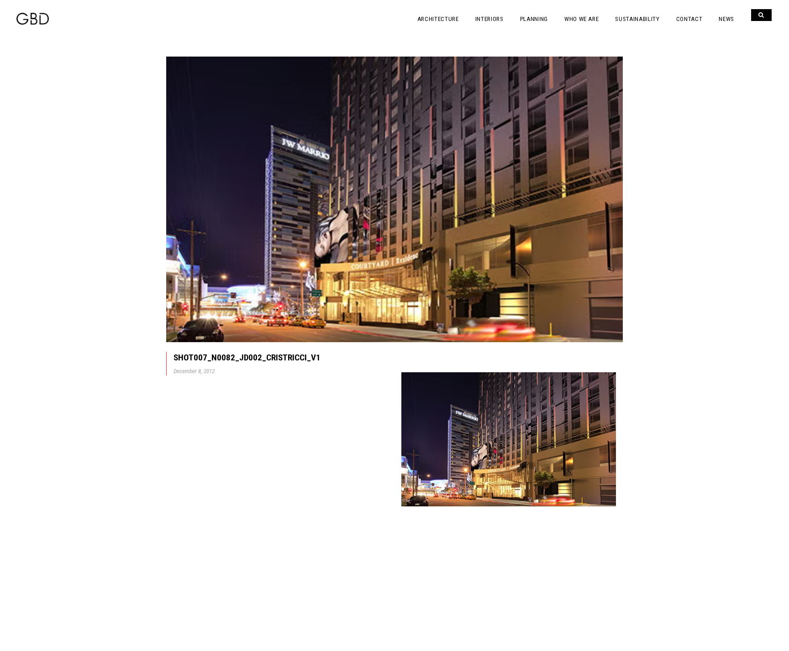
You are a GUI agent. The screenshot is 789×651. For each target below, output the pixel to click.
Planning (534, 19)
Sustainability (637, 19)
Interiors (489, 19)
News (726, 19)
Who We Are (581, 19)
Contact (689, 19)
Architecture (438, 19)
